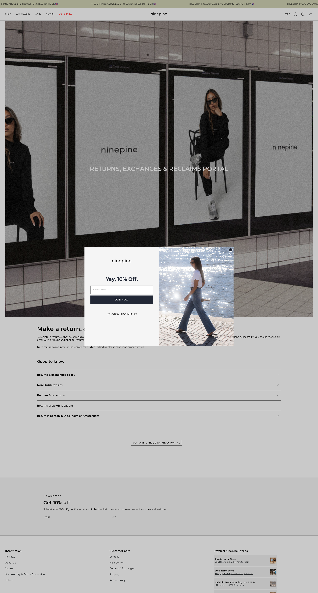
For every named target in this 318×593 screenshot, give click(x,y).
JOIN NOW (121, 299)
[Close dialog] (230, 249)
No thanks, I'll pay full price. (121, 313)
